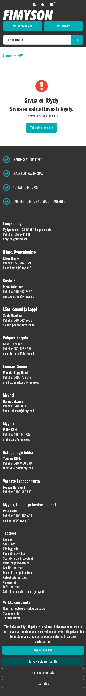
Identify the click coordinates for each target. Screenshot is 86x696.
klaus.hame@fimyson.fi (17, 267)
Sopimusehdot (12, 613)
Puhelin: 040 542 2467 (17, 291)
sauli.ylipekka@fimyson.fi (18, 325)
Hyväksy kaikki (43, 650)
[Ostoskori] (51, 4)
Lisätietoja (43, 683)
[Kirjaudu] (35, 4)
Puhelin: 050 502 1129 (17, 263)
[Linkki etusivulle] (28, 15)
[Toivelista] (43, 4)
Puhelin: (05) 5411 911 (16, 234)
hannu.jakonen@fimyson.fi (19, 410)
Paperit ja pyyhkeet (15, 553)
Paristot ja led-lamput (17, 563)
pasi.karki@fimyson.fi (16, 520)
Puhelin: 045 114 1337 (16, 434)
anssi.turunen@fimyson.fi (18, 353)
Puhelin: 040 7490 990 (17, 463)
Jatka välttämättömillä (43, 661)
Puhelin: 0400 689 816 (17, 492)
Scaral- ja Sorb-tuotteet (18, 558)
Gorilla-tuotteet (13, 567)
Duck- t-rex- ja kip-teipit (18, 572)
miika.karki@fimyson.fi (17, 439)
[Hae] (77, 40)
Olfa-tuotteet (11, 587)
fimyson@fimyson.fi (15, 239)
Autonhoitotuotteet (15, 577)
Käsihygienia (10, 548)
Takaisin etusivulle (41, 127)
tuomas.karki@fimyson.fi (18, 468)
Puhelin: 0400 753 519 (17, 377)
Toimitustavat (11, 618)
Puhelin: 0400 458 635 (17, 515)
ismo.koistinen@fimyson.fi (19, 296)
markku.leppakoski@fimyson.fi (21, 382)
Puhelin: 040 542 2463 (17, 320)
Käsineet (8, 539)
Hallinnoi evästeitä (43, 672)
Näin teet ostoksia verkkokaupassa (24, 608)
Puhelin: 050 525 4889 (17, 348)
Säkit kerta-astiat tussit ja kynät (23, 591)
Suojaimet (9, 544)
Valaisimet (9, 582)
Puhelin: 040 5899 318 (17, 406)
